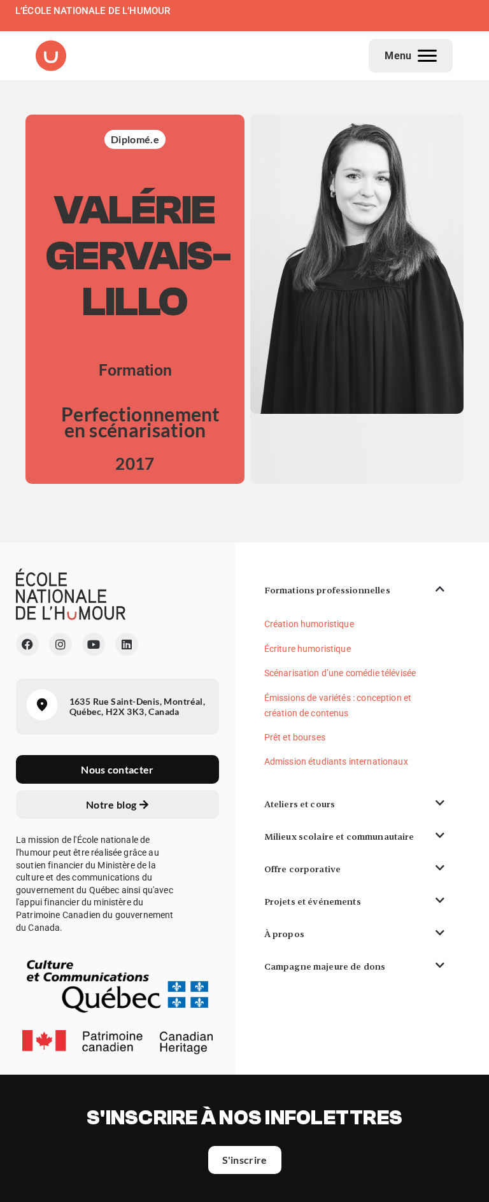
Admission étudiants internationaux (336, 761)
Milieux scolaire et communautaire (339, 836)
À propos (284, 934)
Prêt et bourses (294, 737)
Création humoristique (309, 624)
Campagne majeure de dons (325, 966)
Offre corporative (302, 869)
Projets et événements (312, 901)
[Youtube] (93, 644)
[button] (354, 590)
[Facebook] (27, 644)
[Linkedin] (126, 644)
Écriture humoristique (307, 649)
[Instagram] (60, 644)
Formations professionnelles (327, 590)
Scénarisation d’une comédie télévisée (340, 673)
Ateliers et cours (300, 804)
